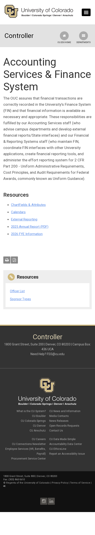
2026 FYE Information (27, 234)
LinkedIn (51, 501)
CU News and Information (64, 411)
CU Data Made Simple (62, 439)
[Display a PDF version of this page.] (14, 260)
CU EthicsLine (57, 448)
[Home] (38, 17)
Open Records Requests (64, 425)
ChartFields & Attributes (28, 205)
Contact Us (56, 430)
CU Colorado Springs (33, 420)
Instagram (43, 501)
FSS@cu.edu (56, 354)
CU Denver (39, 425)
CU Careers (39, 439)
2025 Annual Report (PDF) (29, 227)
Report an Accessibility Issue (67, 453)
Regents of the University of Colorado (28, 482)
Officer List (17, 291)
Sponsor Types (20, 299)
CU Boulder (39, 416)
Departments (83, 42)
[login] (4, 486)
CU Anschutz (38, 430)
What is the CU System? (31, 411)
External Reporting (24, 219)
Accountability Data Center (65, 444)
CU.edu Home (64, 42)
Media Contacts (59, 416)
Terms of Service (80, 482)
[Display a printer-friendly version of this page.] (6, 260)
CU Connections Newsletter (29, 444)
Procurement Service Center (28, 458)
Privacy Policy (60, 482)
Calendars (18, 212)
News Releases (58, 420)
